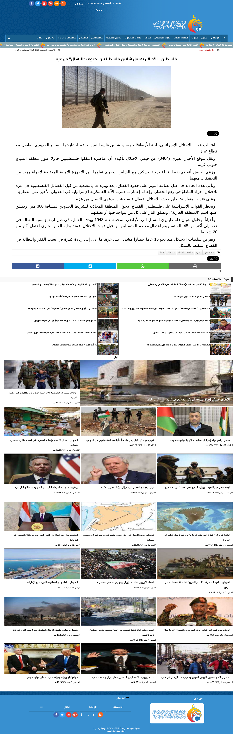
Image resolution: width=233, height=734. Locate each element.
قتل (160, 252)
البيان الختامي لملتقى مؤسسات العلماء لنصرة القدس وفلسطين (179, 284)
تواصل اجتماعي (113, 38)
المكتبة (84, 38)
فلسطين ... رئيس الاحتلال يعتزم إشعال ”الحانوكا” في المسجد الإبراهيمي (62, 308)
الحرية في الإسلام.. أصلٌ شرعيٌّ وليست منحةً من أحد (100, 45)
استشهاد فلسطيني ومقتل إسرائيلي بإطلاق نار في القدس (181, 333)
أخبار (205, 38)
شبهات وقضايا (181, 38)
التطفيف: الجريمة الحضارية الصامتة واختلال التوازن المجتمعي (160, 45)
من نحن (51, 38)
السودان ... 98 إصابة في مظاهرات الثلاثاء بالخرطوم (72, 296)
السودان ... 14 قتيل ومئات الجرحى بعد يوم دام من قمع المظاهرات (178, 345)
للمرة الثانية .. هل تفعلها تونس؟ (211, 45)
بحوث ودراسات (163, 38)
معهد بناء (98, 38)
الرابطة (216, 38)
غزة (198, 252)
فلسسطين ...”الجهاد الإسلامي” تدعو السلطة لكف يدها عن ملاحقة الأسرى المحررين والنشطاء (166, 308)
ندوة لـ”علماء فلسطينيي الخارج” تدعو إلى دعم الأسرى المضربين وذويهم (62, 333)
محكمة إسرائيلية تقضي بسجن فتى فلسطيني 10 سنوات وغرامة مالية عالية (173, 320)
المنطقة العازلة (184, 252)
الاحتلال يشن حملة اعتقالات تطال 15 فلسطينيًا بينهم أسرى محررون (65, 320)
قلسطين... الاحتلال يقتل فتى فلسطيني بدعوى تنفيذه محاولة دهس (64, 284)
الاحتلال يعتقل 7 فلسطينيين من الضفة (192, 296)
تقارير (39, 38)
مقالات (148, 38)
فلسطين (208, 252)
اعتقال (170, 252)
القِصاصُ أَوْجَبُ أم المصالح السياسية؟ (50, 45)
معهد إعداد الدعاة (67, 38)
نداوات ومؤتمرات (133, 38)
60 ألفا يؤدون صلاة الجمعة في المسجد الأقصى (74, 345)
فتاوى (194, 38)
